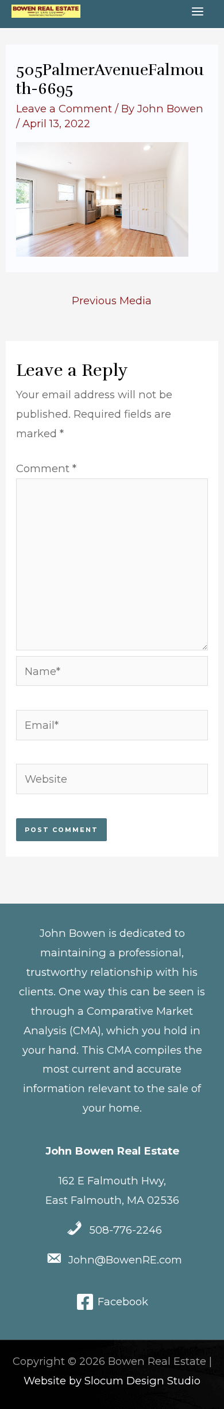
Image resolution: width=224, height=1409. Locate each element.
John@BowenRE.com (125, 1259)
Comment (46, 468)
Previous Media (112, 300)
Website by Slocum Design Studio (112, 1380)
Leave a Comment (64, 108)
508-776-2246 (125, 1230)
